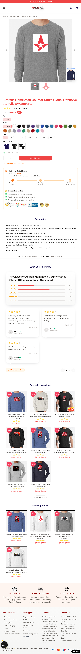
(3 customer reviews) (20, 108)
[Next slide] (74, 50)
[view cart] (77, 8)
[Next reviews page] (73, 370)
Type (5, 116)
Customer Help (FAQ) (30, 634)
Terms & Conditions (10, 620)
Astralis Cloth (15, 16)
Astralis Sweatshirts (29, 16)
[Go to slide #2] (46, 86)
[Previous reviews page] (63, 370)
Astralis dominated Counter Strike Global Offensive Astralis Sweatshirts (40, 536)
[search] (71, 8)
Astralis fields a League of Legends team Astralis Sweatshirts (64, 536)
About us (7, 617)
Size (4, 134)
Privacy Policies (9, 623)
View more (40, 497)
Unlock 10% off (4, 645)
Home (5, 16)
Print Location (8, 141)
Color (5, 122)
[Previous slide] (6, 50)
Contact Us (27, 631)
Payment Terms (28, 622)
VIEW (16, 410)
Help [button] (77, 651)
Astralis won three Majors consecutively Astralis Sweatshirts (16, 417)
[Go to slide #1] (35, 86)
